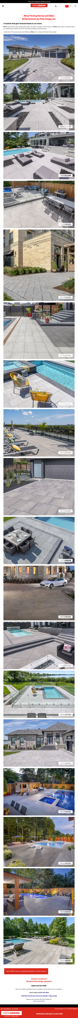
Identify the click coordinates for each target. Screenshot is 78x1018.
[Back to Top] (74, 1014)
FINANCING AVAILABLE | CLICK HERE (49, 1014)
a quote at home (39, 1)
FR (75, 6)
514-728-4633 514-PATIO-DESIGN (66, 1009)
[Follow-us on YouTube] (66, 6)
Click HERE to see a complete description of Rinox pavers (26, 971)
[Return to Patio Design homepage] (39, 6)
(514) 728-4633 (44, 992)
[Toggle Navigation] (3, 6)
